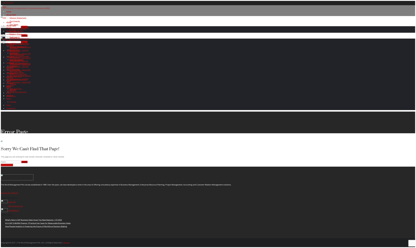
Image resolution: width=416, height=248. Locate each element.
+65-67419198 (8, 3)
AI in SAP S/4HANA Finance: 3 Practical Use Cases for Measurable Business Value (38, 223)
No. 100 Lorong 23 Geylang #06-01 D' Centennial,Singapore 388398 (26, 8)
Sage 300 (11, 202)
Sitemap (66, 242)
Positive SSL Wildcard (9, 193)
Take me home (7, 165)
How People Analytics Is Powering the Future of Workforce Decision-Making (36, 226)
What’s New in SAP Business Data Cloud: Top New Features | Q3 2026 (33, 220)
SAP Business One (15, 206)
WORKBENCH (13, 210)
